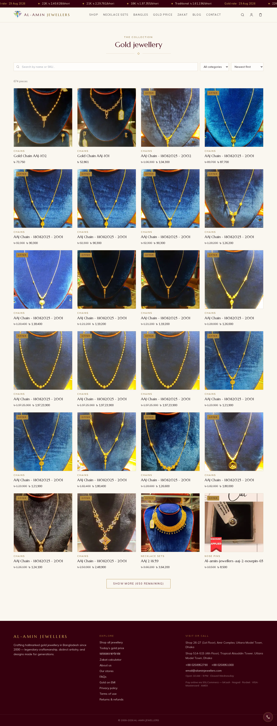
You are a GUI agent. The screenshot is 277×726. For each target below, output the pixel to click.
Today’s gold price (112, 648)
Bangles (140, 14)
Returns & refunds (111, 699)
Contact (213, 14)
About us (106, 665)
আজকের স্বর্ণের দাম (110, 654)
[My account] (251, 15)
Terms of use (108, 694)
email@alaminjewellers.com (204, 670)
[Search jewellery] (242, 15)
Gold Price (162, 14)
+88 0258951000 (223, 665)
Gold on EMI (107, 682)
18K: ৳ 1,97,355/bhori (145, 3)
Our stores (107, 671)
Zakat (182, 14)
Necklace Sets (116, 14)
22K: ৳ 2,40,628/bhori (56, 3)
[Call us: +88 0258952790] (268, 717)
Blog (197, 14)
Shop (93, 14)
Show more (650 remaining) (138, 583)
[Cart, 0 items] (260, 15)
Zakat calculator (110, 659)
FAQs (103, 677)
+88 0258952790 (197, 665)
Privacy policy (108, 688)
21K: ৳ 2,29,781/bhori (100, 3)
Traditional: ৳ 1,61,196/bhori (193, 3)
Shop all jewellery (111, 642)
